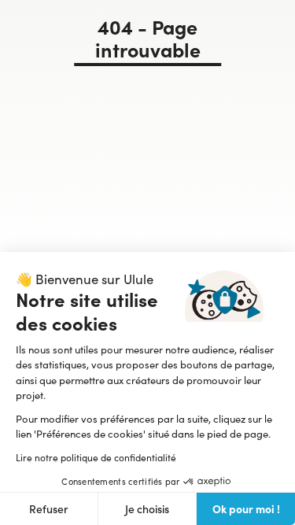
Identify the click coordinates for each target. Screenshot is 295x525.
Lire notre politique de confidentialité (96, 457)
